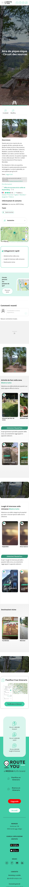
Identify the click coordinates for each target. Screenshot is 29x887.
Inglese (16, 195)
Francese (10, 195)
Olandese (22, 195)
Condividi (5, 113)
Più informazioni (7, 184)
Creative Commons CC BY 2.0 (16, 181)
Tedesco (11, 197)
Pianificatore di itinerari (14, 704)
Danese (4, 195)
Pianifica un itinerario (16, 778)
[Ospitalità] (10, 533)
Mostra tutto (6, 383)
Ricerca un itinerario (16, 789)
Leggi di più (9, 174)
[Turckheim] (10, 628)
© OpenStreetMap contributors (22, 241)
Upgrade (15, 801)
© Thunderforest (12, 241)
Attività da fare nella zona (11, 256)
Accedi (14, 810)
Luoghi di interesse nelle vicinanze (13, 259)
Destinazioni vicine (9, 262)
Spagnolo (5, 197)
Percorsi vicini (7, 291)
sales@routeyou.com (15, 878)
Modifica (13, 113)
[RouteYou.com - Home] (8, 2)
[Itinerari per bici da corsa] (10, 405)
